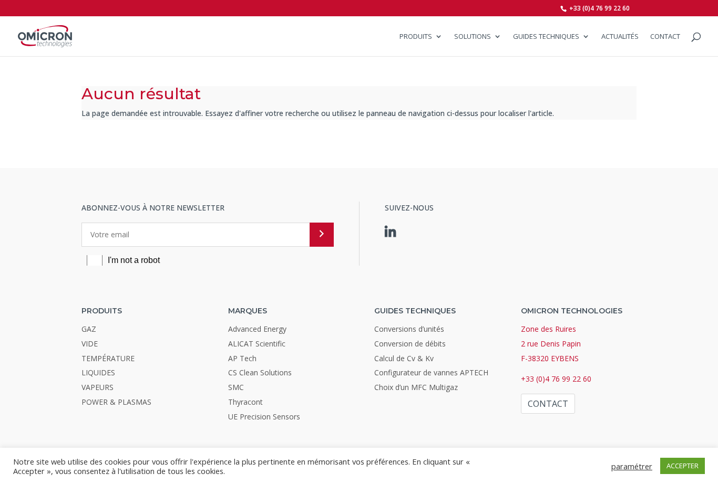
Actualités (620, 37)
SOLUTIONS (472, 37)
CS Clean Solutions (260, 372)
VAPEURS (97, 387)
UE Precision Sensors (264, 417)
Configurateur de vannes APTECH (431, 372)
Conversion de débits (410, 344)
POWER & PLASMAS (116, 402)
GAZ (88, 329)
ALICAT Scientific (256, 344)
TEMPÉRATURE (108, 358)
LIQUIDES (98, 372)
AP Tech (242, 358)
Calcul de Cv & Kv (404, 358)
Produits (415, 37)
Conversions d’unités (409, 329)
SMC (236, 387)
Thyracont (245, 402)
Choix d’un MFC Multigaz (416, 387)
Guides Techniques (546, 37)
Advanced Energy (257, 329)
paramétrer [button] (631, 466)
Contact (665, 37)
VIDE (89, 344)
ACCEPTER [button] (682, 465)
